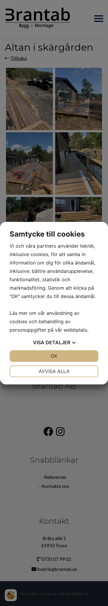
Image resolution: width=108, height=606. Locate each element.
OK (54, 356)
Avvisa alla (54, 371)
